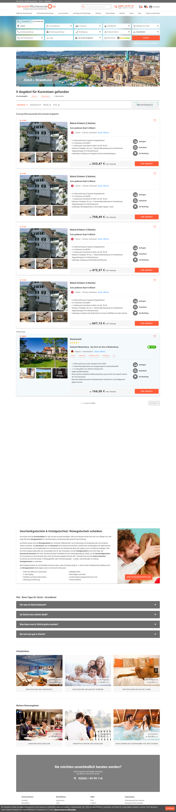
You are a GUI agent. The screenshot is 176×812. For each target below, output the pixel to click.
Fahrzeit (26, 21)
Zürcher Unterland (89, 133)
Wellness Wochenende (24, 13)
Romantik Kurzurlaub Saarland (88, 744)
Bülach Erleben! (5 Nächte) (83, 176)
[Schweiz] (72, 132)
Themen (98, 13)
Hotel (131, 13)
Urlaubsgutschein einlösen (134, 800)
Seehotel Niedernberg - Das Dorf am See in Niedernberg (94, 347)
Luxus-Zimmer (63, 13)
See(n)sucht (76, 339)
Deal (139, 13)
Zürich (77, 133)
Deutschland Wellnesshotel (39, 689)
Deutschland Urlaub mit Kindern (88, 689)
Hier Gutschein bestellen (139, 577)
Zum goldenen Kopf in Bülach (82, 128)
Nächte (122, 13)
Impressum (60, 800)
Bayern (78, 352)
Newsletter (26, 803)
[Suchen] (83, 7)
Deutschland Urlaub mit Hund (137, 689)
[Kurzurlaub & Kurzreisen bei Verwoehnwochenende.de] (36, 7)
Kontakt (25, 800)
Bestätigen (170, 808)
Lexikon (93, 803)
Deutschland (110, 13)
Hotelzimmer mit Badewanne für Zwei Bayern (137, 744)
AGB (57, 803)
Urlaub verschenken (153, 13)
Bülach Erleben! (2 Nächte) (83, 123)
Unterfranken (88, 352)
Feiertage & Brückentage (82, 13)
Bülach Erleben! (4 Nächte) (83, 283)
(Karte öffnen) (103, 133)
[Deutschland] (72, 351)
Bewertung (111, 38)
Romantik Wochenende (45, 13)
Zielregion (38, 21)
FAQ (92, 800)
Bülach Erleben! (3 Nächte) (83, 229)
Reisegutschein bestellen (134, 803)
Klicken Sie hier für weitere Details (65, 810)
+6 (114, 355)
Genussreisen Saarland (39, 744)
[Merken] (154, 120)
